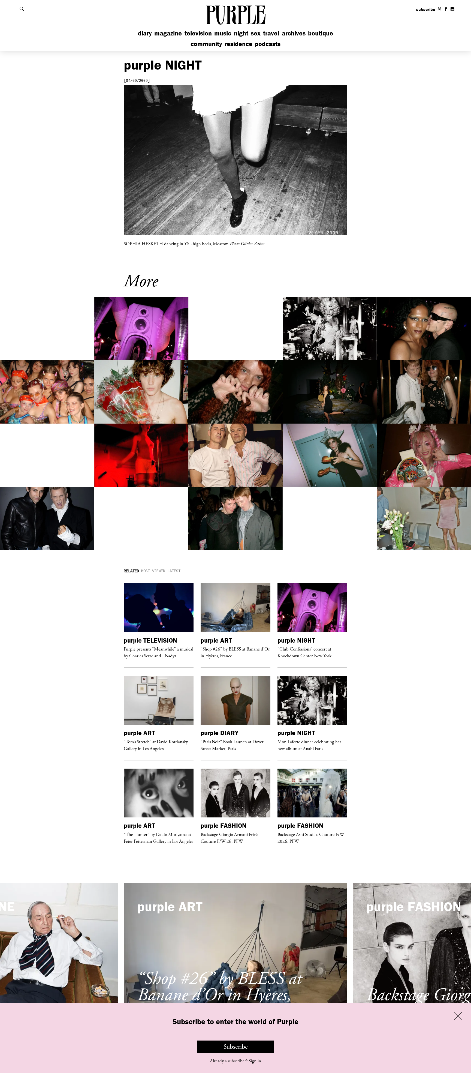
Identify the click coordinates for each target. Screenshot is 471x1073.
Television (198, 33)
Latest (173, 571)
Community (206, 44)
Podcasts (267, 44)
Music (222, 33)
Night (241, 33)
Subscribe (236, 1047)
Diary (145, 33)
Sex (256, 33)
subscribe (425, 9)
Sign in (255, 1061)
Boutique (320, 33)
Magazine (168, 33)
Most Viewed (153, 571)
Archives (294, 33)
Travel (271, 33)
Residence (238, 44)
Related (131, 571)
